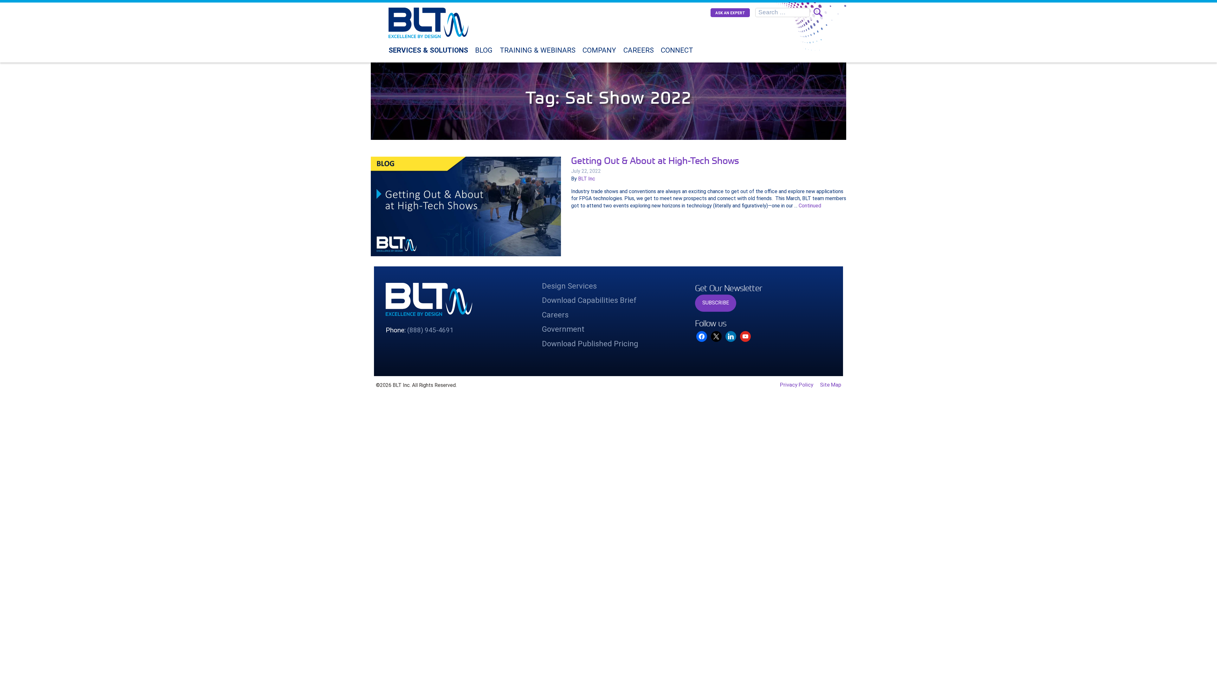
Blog (484, 50)
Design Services (569, 286)
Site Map (830, 385)
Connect (677, 50)
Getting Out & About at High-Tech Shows (655, 160)
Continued (810, 206)
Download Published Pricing (590, 343)
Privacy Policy (796, 385)
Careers (638, 50)
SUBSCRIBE (715, 303)
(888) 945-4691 (430, 330)
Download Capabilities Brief (589, 300)
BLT (444, 23)
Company (599, 50)
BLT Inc (586, 179)
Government (563, 329)
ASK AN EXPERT (730, 13)
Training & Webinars (538, 50)
